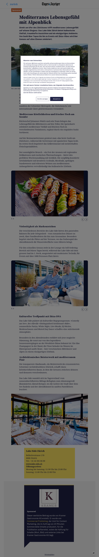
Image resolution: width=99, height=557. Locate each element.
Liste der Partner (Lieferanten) (32, 92)
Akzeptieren (57, 99)
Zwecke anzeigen (42, 99)
